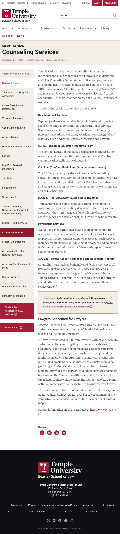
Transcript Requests (12, 118)
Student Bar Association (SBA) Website (14, 311)
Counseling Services (12, 232)
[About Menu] (11, 29)
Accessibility (17, 505)
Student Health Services (14, 223)
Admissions (25, 28)
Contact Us (91, 511)
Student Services (13, 45)
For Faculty (53, 3)
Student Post (11, 327)
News (20, 35)
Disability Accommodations (16, 146)
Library (105, 28)
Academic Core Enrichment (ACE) (16, 266)
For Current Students (36, 3)
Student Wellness (11, 277)
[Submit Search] (115, 15)
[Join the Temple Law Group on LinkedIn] (54, 520)
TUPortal (86, 3)
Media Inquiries (37, 511)
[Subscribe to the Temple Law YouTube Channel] (66, 520)
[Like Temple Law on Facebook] (59, 520)
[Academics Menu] (56, 29)
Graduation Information (14, 286)
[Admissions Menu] (34, 29)
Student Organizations (13, 241)
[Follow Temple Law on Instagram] (72, 520)
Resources (86, 28)
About (5, 28)
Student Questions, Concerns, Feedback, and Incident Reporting (15, 210)
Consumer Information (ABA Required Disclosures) (67, 505)
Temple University (106, 505)
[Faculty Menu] (73, 29)
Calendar (7, 35)
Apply (97, 3)
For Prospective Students (13, 3)
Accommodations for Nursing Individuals (13, 253)
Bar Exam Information (13, 295)
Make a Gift (110, 3)
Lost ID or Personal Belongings (12, 167)
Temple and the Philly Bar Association (15, 94)
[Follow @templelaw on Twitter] (48, 520)
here (51, 286)
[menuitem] (13, 3)
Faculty (67, 28)
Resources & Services (17, 73)
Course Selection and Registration (13, 107)
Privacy (32, 505)
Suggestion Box (10, 197)
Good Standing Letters (13, 127)
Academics (47, 28)
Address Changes (11, 137)
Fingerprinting (9, 187)
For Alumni (66, 3)
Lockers (6, 156)
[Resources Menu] (94, 29)
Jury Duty (7, 178)
